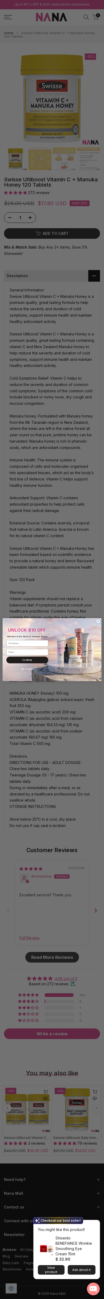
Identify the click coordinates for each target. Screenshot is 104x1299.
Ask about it (81, 1270)
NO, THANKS (27, 669)
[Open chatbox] (93, 1289)
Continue (27, 660)
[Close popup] (94, 1225)
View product (51, 1270)
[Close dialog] (98, 621)
